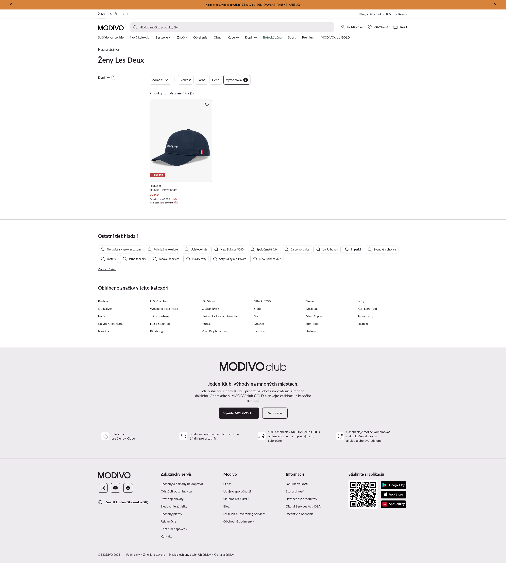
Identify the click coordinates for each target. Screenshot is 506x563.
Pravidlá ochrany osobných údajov (190, 554)
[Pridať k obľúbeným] (207, 104)
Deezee (259, 323)
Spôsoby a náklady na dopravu (182, 484)
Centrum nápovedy (174, 529)
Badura (311, 331)
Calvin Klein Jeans (110, 323)
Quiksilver (105, 308)
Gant (257, 316)
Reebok (103, 301)
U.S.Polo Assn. (160, 301)
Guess (310, 301)
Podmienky (133, 554)
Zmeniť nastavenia (154, 554)
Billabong (156, 331)
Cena (215, 80)
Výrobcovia (236, 80)
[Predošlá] (11, 4)
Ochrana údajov (224, 554)
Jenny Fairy (365, 316)
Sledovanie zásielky (174, 506)
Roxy (361, 301)
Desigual (312, 308)
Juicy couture (159, 316)
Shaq (257, 308)
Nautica (103, 331)
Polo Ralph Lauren (214, 331)
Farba (201, 80)
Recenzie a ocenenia (299, 514)
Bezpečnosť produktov (301, 499)
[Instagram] (103, 488)
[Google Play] (393, 485)
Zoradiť (157, 80)
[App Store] (393, 495)
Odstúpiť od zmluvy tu (176, 491)
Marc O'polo (314, 316)
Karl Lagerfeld (367, 308)
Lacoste (259, 331)
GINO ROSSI (263, 301)
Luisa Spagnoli (160, 323)
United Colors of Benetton (220, 316)
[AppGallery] (393, 504)
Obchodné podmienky (238, 521)
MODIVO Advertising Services (244, 514)
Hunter (207, 323)
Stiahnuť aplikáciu (381, 14)
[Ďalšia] (495, 4)
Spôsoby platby (171, 514)
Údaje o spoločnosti (237, 491)
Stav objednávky (172, 499)
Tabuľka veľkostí (297, 484)
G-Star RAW (210, 308)
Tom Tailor (313, 323)
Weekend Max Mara (164, 308)
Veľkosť (185, 80)
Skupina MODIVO (236, 499)
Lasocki (363, 323)
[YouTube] (115, 488)
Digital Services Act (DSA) (303, 506)
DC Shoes (208, 301)
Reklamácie (168, 521)
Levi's (101, 316)
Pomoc (403, 14)
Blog (362, 14)
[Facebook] (128, 488)
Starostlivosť (294, 491)
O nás (227, 484)
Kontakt (166, 536)
